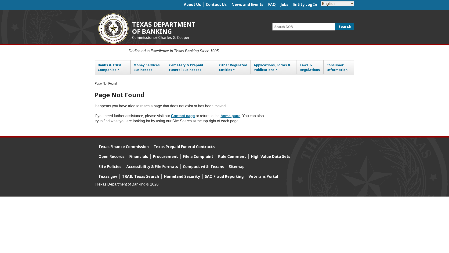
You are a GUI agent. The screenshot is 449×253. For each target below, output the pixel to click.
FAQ (272, 4)
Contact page (183, 116)
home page (230, 116)
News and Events (247, 4)
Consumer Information (337, 67)
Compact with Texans (203, 166)
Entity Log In (305, 4)
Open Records (111, 156)
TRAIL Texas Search (140, 176)
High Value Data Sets (270, 156)
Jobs (284, 4)
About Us (192, 4)
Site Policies (109, 166)
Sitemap (237, 166)
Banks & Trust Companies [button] (110, 67)
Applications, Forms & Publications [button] (272, 67)
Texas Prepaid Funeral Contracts (184, 146)
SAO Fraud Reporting (224, 176)
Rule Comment (232, 156)
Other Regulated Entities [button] (233, 67)
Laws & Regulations (310, 67)
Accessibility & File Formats (152, 166)
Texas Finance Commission (123, 146)
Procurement (165, 156)
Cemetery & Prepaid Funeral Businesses (186, 67)
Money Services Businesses (147, 67)
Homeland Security (182, 176)
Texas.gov (107, 176)
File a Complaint (198, 156)
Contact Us (216, 4)
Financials (138, 156)
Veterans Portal (263, 176)
